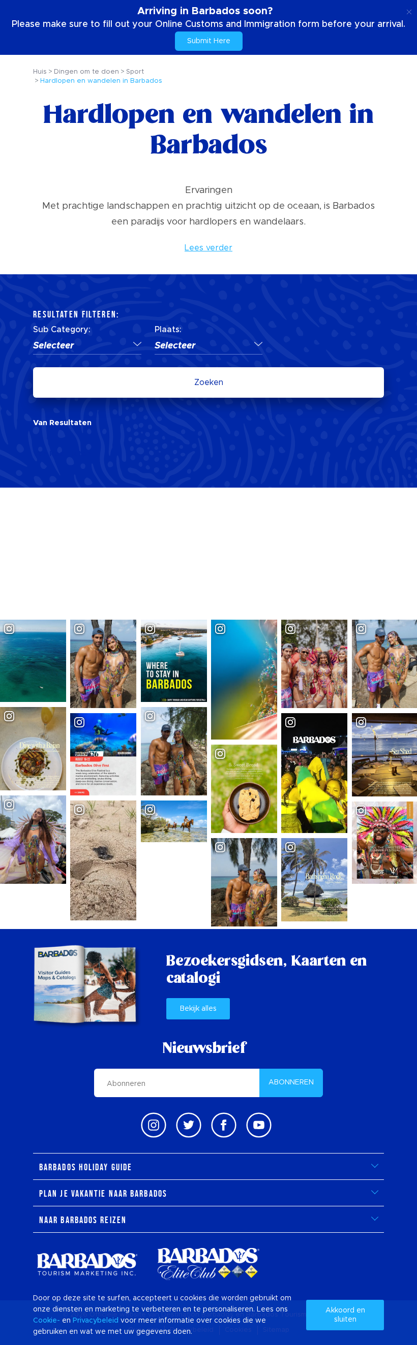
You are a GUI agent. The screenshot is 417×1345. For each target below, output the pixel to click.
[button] (87, 346)
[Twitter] (188, 1125)
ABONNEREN (291, 1082)
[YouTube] (259, 1125)
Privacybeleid (95, 1320)
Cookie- (46, 1320)
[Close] (409, 10)
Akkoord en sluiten (345, 1315)
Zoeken (208, 382)
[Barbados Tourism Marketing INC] (87, 1264)
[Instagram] (153, 1125)
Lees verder (208, 248)
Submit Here (208, 41)
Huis (40, 72)
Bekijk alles (198, 1008)
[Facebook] (223, 1125)
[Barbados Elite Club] (208, 1264)
